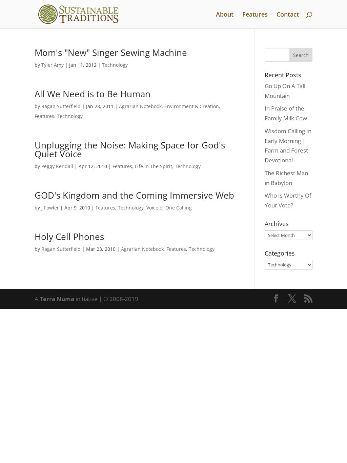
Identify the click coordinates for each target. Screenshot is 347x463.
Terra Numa (57, 299)
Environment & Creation (191, 106)
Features (255, 15)
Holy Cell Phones (69, 236)
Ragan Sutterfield (61, 106)
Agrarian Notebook (140, 106)
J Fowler (50, 207)
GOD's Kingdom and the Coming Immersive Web (134, 195)
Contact (288, 15)
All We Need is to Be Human (92, 94)
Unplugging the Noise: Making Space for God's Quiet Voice (130, 149)
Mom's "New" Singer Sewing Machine (111, 52)
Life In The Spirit (153, 166)
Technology (115, 65)
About (224, 15)
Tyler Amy (52, 65)
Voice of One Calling (169, 207)
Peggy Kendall (57, 166)
